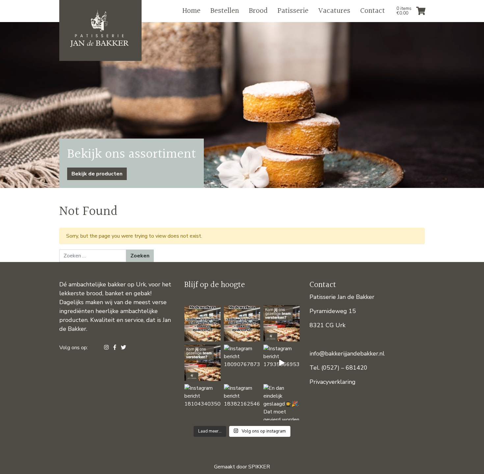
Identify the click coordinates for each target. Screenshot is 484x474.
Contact (372, 11)
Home (191, 11)
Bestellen (224, 11)
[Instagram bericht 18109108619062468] (202, 323)
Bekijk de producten (96, 173)
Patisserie (293, 11)
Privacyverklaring (332, 382)
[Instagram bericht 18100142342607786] (202, 363)
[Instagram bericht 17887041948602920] (281, 323)
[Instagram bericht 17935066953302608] (281, 363)
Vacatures (334, 11)
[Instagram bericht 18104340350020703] (202, 402)
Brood (258, 11)
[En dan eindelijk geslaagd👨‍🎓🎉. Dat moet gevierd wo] (281, 402)
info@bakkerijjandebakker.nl (347, 353)
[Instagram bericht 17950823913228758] (242, 323)
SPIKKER (259, 466)
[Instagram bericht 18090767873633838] (242, 363)
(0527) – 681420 (344, 368)
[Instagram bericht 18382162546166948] (242, 402)
